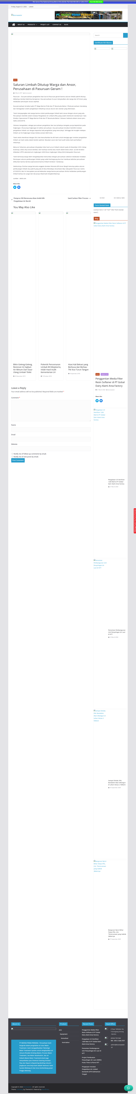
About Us (21, 24)
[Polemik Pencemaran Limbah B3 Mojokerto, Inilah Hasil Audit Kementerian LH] (51, 213)
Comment (15, 398)
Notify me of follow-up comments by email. (30, 454)
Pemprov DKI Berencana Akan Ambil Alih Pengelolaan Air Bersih (29, 199)
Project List (44, 24)
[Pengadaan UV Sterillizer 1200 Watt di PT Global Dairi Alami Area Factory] (100, 483)
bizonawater (28, 93)
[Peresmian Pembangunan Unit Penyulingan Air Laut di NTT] (100, 633)
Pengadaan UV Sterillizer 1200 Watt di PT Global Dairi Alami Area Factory (116, 482)
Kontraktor (66, 1042)
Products (31, 24)
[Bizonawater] (13, 24)
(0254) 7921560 (116, 1038)
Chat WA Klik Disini (96, 2)
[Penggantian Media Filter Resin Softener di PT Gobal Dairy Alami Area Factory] (111, 296)
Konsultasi (64, 1038)
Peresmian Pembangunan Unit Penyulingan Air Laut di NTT (116, 632)
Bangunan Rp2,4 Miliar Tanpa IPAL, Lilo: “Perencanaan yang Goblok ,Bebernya (117, 933)
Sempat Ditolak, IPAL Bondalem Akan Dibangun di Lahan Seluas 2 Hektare (117, 783)
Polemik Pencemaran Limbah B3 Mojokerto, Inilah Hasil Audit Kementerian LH (51, 368)
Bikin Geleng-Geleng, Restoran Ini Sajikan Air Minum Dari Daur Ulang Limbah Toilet (22, 368)
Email (13, 435)
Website (14, 444)
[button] (36, 24)
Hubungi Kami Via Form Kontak (135, 520)
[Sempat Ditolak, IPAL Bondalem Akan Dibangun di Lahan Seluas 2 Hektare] (100, 784)
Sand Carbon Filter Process (78, 198)
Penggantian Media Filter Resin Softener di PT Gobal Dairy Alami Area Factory (110, 382)
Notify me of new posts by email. (26, 457)
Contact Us (57, 24)
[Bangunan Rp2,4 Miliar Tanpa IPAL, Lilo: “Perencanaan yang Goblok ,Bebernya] (100, 934)
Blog (66, 24)
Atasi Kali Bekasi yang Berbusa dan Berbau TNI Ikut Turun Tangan (78, 367)
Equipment (64, 1034)
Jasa (60, 1030)
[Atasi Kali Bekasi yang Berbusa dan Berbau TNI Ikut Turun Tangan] (78, 213)
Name (13, 425)
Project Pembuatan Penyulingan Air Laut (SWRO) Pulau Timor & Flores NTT (91, 1059)
